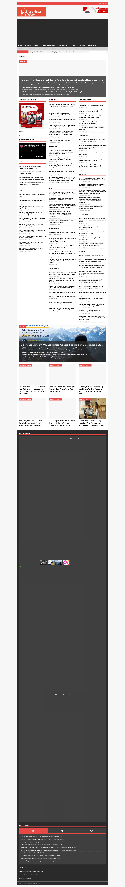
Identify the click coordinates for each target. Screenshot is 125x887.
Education (53, 146)
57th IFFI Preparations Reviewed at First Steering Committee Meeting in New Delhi (62, 193)
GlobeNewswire (31, 48)
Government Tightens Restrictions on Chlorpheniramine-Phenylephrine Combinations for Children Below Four (60, 113)
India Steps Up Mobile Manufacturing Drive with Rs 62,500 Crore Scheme (92, 140)
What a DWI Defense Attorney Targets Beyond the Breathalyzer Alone (31, 225)
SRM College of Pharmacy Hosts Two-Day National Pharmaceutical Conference (61, 172)
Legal (21, 190)
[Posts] (33, 830)
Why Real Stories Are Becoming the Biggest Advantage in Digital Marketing (92, 110)
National (82, 174)
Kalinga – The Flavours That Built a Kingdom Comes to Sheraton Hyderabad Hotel (62, 79)
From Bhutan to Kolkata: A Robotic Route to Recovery (62, 120)
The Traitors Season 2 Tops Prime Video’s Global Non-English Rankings (61, 246)
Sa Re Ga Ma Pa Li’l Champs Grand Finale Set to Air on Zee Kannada (62, 233)
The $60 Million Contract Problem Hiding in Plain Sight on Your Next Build (32, 201)
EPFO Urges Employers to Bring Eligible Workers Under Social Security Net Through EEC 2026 (50, 90)
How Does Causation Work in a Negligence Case (32, 195)
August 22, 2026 (53, 116)
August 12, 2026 (23, 221)
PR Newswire (53, 48)
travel (73, 45)
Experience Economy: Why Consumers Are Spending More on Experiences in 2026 (62, 344)
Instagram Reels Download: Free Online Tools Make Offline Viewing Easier (91, 116)
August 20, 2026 (53, 257)
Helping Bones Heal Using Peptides (59, 140)
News (50, 188)
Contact (82, 45)
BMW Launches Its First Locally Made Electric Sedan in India (92, 153)
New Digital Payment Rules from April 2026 (62, 292)
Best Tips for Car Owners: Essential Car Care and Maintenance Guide (92, 232)
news (36, 45)
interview (20, 48)
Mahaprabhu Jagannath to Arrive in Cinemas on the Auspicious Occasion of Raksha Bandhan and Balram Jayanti (62, 240)
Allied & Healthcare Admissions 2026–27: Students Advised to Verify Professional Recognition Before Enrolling (61, 152)
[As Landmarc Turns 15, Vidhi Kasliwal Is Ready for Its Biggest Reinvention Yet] (66, 757)
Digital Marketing (85, 100)
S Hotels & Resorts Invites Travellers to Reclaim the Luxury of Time (43, 352)
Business (22, 56)
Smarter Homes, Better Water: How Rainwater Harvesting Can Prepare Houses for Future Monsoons (32, 390)
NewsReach (92, 45)
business (28, 45)
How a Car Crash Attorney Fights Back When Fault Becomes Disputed (32, 231)
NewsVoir (62, 48)
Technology (83, 135)
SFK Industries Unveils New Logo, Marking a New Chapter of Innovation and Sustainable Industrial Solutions (92, 317)
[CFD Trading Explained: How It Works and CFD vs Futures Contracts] (43, 562)
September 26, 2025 (54, 294)
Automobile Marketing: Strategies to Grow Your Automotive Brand (92, 226)
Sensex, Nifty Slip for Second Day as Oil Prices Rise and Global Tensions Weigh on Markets (61, 280)
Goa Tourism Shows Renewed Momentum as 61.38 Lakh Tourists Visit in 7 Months (47, 359)
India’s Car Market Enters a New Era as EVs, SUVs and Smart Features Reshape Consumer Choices (92, 220)
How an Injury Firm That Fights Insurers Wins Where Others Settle (32, 219)
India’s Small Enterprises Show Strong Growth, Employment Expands (90, 159)
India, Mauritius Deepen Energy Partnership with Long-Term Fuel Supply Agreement (48, 87)
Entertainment (54, 228)
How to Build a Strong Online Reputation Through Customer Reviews (91, 122)
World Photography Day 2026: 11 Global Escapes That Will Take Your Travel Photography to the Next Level (54, 354)
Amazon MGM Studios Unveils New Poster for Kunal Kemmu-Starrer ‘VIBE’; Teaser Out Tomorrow (62, 253)
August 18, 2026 (23, 210)
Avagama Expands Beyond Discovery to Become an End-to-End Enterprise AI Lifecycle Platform (91, 166)
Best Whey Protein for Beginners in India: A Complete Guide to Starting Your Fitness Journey (62, 106)
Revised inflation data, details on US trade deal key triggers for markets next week (62, 286)
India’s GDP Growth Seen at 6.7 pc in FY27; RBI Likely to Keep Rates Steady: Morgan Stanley (62, 273)
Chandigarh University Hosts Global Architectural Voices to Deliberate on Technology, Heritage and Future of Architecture (60, 214)
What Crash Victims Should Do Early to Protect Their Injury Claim (30, 213)
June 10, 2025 (53, 312)
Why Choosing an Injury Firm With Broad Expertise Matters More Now (31, 248)
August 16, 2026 (83, 235)
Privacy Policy (95, 48)
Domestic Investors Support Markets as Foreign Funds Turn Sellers (91, 311)
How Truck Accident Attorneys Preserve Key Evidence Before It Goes (32, 236)
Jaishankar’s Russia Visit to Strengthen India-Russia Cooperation (91, 299)
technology (63, 45)
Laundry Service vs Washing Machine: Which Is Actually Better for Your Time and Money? (91, 390)
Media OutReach (42, 48)
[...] (69, 85)
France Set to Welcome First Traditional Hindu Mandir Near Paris (61, 221)
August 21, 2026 (53, 184)
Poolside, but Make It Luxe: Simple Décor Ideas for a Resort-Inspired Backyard (30, 423)
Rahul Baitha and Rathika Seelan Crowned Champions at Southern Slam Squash (61, 199)
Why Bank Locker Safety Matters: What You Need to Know (62, 297)
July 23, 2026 (82, 247)
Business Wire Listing (73, 48)
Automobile (83, 214)
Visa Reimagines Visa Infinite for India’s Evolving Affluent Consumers (43, 357)
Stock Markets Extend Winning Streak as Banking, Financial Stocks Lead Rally (61, 309)
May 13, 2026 (53, 276)
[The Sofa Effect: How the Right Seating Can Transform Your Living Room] (62, 374)
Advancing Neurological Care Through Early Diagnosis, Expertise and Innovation (62, 126)
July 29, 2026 (82, 241)
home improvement (49, 45)
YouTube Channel (28, 140)
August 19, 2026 (23, 198)
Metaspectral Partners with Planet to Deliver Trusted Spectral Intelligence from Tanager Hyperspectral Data (92, 147)
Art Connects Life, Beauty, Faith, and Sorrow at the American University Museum (62, 158)
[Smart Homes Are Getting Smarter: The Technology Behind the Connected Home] (92, 408)
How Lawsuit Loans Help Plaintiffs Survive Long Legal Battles (31, 242)
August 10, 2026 (23, 239)
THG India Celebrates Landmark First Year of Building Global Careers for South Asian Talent (62, 261)
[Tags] (62, 830)
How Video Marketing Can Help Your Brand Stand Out (91, 128)
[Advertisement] (62, 31)
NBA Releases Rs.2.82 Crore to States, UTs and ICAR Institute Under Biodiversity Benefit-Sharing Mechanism (55, 92)
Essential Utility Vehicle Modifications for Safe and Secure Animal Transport (91, 244)
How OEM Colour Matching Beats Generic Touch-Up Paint (91, 238)
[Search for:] (97, 52)
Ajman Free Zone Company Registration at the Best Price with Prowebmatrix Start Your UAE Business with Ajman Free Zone (62, 205)
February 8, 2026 (53, 289)
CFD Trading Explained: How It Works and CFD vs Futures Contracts (92, 293)
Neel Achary (22, 136)
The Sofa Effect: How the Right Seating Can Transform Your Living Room (62, 389)
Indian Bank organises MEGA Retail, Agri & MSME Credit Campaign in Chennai (45, 94)
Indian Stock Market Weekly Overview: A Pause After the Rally (61, 303)
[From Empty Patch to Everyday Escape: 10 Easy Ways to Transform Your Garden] (62, 408)
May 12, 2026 (53, 283)
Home (20, 45)
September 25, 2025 (54, 300)
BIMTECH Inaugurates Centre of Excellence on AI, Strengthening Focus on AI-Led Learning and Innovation (62, 165)
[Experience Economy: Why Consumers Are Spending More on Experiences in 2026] (58, 562)
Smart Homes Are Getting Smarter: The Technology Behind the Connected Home (91, 423)
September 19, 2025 (54, 306)
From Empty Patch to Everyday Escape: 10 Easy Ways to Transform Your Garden (62, 423)
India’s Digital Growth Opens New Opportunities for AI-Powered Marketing (91, 104)
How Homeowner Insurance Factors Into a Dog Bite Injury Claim (31, 207)
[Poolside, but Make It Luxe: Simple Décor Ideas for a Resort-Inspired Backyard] (32, 408)
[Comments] (91, 830)
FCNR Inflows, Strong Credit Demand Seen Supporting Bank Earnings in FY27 (91, 305)
